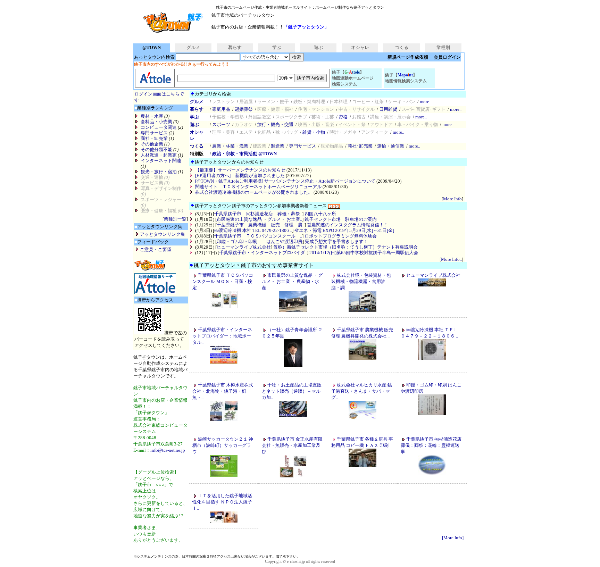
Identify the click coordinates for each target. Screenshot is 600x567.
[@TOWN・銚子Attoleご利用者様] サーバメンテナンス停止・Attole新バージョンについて (285, 181)
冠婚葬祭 (244, 109)
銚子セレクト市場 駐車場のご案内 (341, 219)
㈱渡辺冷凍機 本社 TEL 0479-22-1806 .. (253, 230)
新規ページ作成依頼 (408, 57)
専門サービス (154, 132)
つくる (401, 47)
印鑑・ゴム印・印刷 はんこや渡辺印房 (259, 241)
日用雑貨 (388, 109)
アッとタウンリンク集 (162, 234)
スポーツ (221, 124)
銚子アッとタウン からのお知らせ (229, 162)
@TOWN (151, 47)
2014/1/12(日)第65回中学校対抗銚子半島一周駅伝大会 (363, 252)
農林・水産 (152, 116)
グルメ (193, 47)
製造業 (277, 146)
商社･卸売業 (360, 146)
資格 (343, 116)
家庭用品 (221, 109)
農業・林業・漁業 (230, 146)
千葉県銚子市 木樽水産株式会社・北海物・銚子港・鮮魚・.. (222, 391)
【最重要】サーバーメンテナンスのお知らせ (240, 170)
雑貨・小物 (313, 132)
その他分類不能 (156, 149)
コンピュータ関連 (159, 127)
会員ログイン (447, 57)
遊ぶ (318, 47)
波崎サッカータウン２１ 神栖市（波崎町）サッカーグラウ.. (222, 445)
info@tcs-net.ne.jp (167, 450)
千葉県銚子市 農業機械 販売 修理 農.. (261, 224)
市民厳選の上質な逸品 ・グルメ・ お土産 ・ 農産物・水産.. (292, 281)
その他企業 (152, 144)
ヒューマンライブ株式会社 (244, 247)
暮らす (235, 47)
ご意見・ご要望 (156, 249)
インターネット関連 (161, 160)
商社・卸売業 (154, 138)
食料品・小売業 (156, 121)
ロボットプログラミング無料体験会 (341, 236)
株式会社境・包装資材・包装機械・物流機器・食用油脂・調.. (361, 281)
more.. (425, 101)
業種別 (443, 47)
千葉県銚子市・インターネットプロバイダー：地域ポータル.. (222, 336)
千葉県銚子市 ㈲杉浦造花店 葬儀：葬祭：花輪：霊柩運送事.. (431, 445)
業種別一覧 (175, 219)
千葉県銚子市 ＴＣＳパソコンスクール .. (258, 236)
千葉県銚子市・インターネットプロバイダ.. (263, 252)
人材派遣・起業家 (159, 155)
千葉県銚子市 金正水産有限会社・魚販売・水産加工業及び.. (292, 445)
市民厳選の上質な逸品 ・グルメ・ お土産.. (259, 219)
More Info (452, 198)
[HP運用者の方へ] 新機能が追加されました (240, 175)
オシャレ (360, 47)
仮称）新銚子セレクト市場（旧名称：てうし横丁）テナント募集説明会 (345, 247)
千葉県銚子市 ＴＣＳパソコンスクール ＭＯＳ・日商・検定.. (222, 281)
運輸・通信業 (390, 146)
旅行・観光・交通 (275, 124)
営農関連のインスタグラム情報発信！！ (347, 224)
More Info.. (451, 259)
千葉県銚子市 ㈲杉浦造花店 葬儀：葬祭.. (258, 213)
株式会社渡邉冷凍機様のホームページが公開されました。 (253, 192)
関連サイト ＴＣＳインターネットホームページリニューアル (258, 186)
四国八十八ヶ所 (320, 213)
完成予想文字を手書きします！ (336, 241)
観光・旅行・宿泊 (159, 171)
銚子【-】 (353, 78)
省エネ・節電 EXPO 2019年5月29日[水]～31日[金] (344, 230)
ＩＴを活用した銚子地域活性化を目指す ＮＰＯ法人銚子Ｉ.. (222, 502)
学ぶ (276, 47)
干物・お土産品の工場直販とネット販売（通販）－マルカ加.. (292, 391)
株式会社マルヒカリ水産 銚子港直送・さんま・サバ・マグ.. (361, 391)
